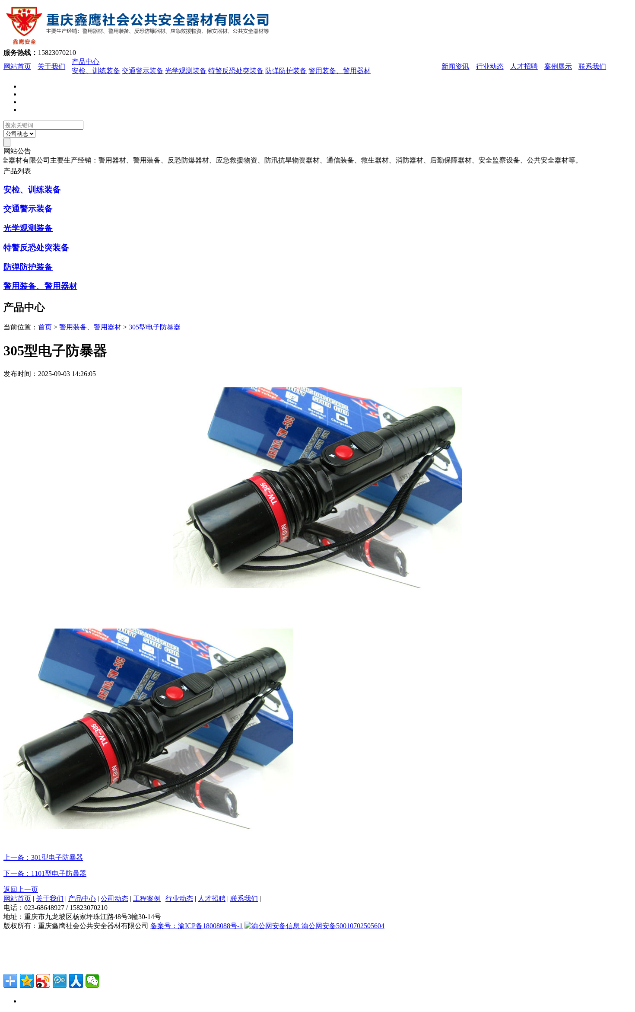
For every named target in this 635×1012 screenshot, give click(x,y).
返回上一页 (20, 889)
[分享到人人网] (76, 981)
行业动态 (490, 66)
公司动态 (114, 898)
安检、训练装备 (96, 70)
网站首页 (17, 66)
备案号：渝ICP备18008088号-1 (196, 925)
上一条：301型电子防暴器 (43, 857)
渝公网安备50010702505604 (342, 925)
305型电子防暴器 (155, 327)
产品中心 (85, 61)
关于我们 (51, 66)
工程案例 (147, 898)
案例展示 (558, 66)
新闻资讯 (455, 66)
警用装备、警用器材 (339, 70)
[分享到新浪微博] (43, 981)
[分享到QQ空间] (27, 981)
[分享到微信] (92, 981)
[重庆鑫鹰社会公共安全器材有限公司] (142, 44)
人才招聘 (524, 66)
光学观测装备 (185, 70)
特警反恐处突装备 (236, 70)
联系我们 (592, 66)
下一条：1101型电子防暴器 (44, 873)
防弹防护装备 (286, 70)
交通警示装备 (142, 70)
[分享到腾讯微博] (60, 981)
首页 (45, 327)
